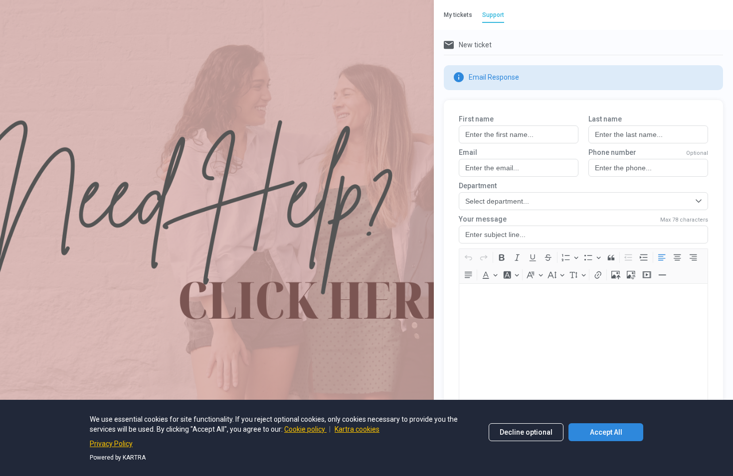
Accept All (606, 432)
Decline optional (526, 432)
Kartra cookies (357, 429)
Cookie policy (305, 429)
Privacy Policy (111, 444)
